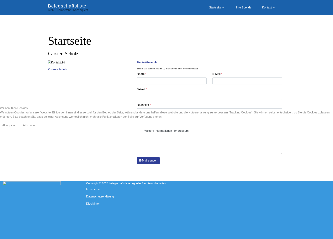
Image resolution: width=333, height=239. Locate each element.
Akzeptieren (9, 125)
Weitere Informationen (158, 130)
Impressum (181, 130)
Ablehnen (29, 125)
